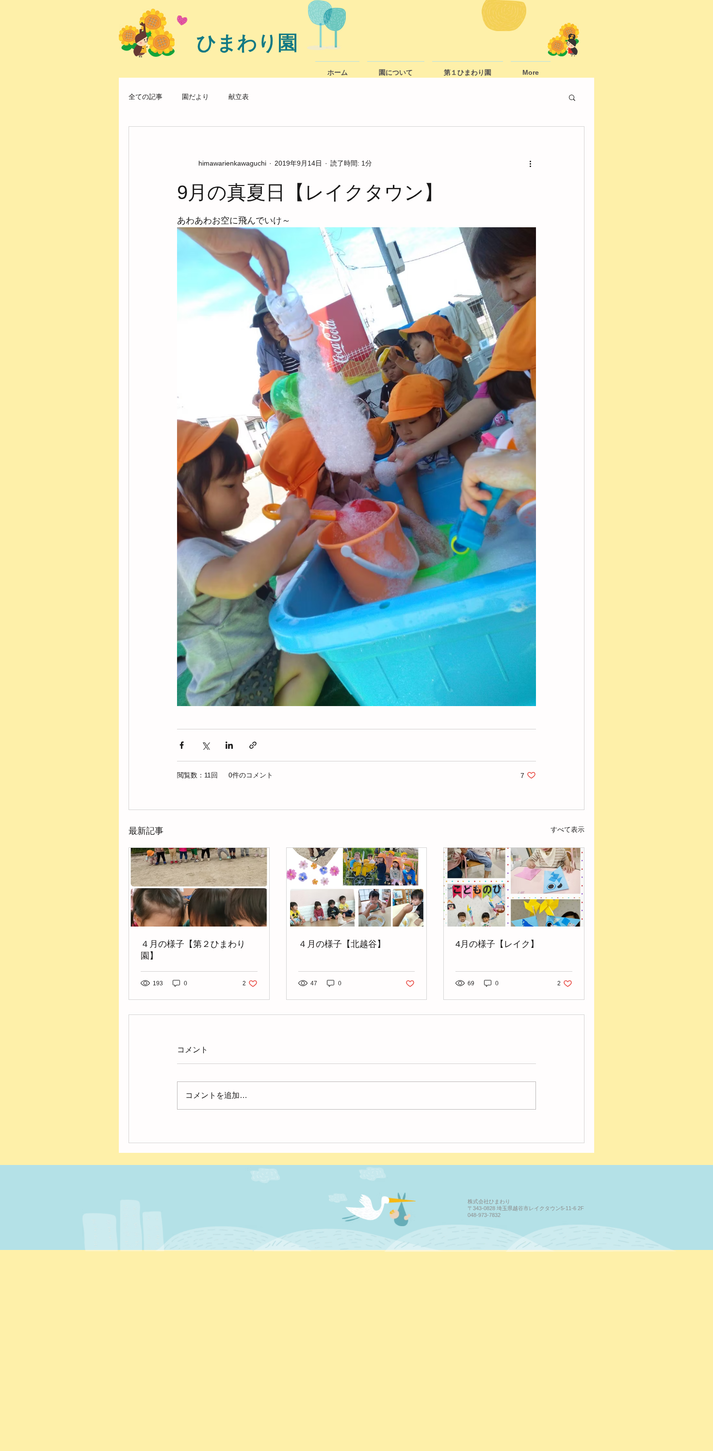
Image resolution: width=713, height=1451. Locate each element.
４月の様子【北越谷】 (342, 944)
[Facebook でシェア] (181, 745)
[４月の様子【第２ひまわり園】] (199, 887)
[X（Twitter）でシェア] (205, 745)
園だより (195, 97)
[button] (572, 97)
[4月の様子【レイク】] (514, 887)
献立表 (238, 97)
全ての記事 (145, 97)
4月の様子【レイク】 (497, 944)
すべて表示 (567, 829)
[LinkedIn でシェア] (229, 745)
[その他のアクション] (530, 163)
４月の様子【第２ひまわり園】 (193, 950)
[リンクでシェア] (253, 745)
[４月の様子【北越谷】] (357, 887)
